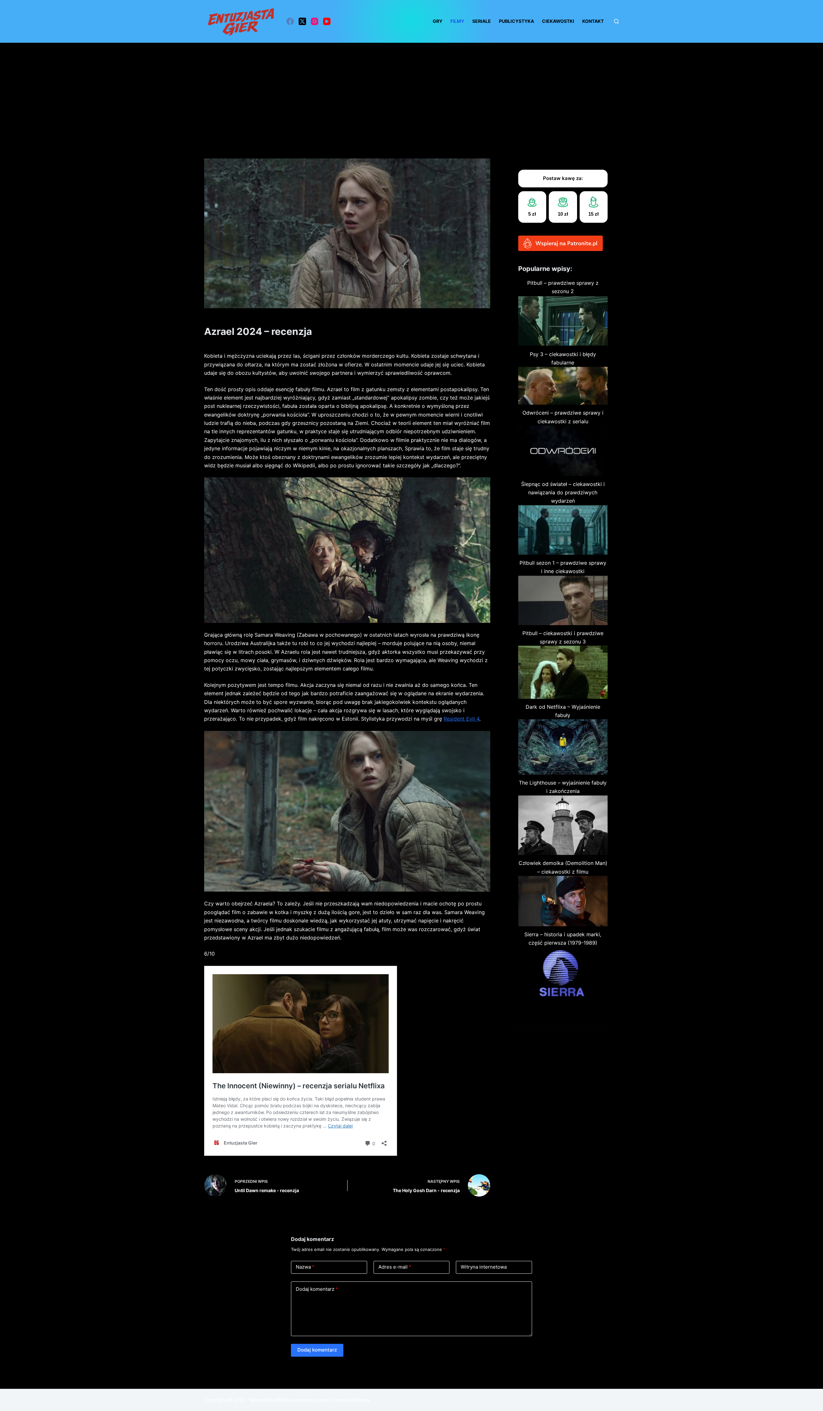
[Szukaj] (616, 21)
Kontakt (593, 21)
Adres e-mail (394, 1267)
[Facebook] (290, 21)
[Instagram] (314, 21)
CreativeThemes (351, 1400)
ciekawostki (558, 21)
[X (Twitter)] (302, 21)
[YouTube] (326, 21)
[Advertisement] (411, 91)
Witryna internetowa (484, 1267)
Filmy (457, 21)
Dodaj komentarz (317, 1289)
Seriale (481, 21)
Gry (437, 21)
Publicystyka (516, 21)
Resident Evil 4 (461, 718)
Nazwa (305, 1267)
